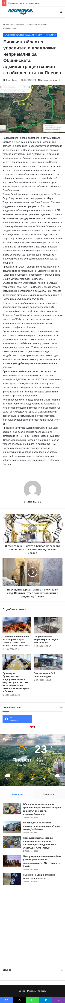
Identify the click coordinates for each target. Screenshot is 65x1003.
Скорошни (48, 794)
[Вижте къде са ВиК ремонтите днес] (48, 662)
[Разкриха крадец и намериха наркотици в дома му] (12, 879)
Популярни (17, 794)
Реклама (31, 991)
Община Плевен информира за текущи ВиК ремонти (46, 639)
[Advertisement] (32, 926)
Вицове (7, 969)
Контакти (42, 991)
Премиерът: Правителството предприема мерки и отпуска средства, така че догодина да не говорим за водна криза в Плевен (16, 682)
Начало (9, 25)
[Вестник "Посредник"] (20, 12)
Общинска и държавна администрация (23, 35)
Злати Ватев (11, 80)
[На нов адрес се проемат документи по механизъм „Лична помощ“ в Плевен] (12, 827)
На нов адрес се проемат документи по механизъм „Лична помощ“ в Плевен (41, 826)
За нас (22, 991)
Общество (19, 25)
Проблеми (51, 35)
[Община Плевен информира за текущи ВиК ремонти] (48, 625)
